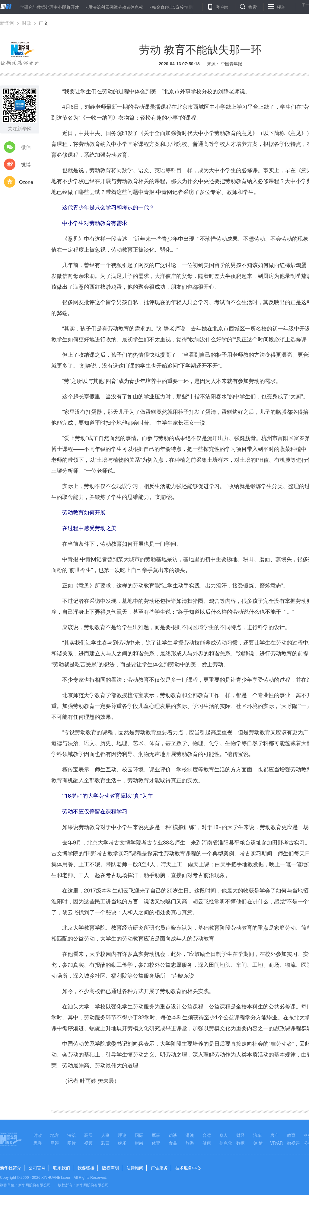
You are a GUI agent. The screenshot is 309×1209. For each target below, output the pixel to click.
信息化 (225, 1143)
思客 (37, 1143)
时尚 (139, 1143)
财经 (240, 1135)
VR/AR (276, 1143)
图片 (71, 1143)
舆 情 (258, 1143)
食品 (173, 1143)
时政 (26, 22)
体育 (156, 1143)
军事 (156, 1135)
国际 (139, 1135)
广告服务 (159, 1168)
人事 (105, 1135)
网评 (54, 1143)
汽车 (257, 1135)
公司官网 (37, 1168)
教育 (291, 1135)
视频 (88, 1143)
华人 (223, 1135)
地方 (54, 1135)
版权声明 (110, 1168)
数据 (240, 1143)
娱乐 (122, 1143)
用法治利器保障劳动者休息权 (95, 7)
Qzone (26, 181)
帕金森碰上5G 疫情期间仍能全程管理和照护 (173, 7)
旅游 (190, 1143)
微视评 (293, 1143)
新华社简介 (10, 1168)
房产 (274, 1135)
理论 (122, 1135)
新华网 (7, 22)
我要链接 (86, 1168)
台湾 (206, 1135)
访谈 (173, 1135)
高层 (88, 1135)
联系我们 (61, 1168)
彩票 (105, 1143)
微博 (26, 164)
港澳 (190, 1135)
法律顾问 (134, 1168)
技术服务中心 (188, 1168)
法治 (71, 1135)
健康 (206, 1143)
